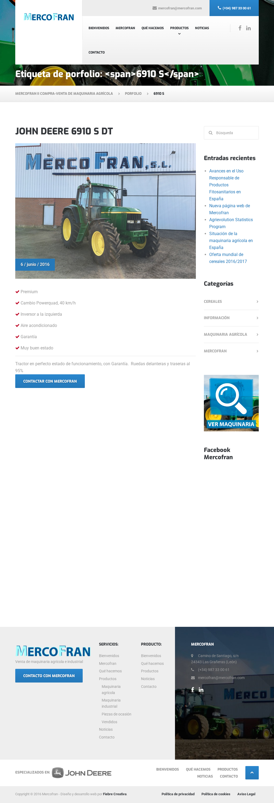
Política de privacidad (178, 794)
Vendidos (109, 722)
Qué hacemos (153, 28)
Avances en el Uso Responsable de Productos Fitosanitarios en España (226, 184)
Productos (179, 28)
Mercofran (125, 28)
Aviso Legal (246, 794)
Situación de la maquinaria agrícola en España (231, 240)
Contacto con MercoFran (49, 675)
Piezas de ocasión (116, 714)
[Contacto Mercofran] (231, 403)
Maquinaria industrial (111, 703)
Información (217, 318)
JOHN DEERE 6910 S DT (64, 131)
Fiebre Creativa (115, 794)
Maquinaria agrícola (225, 334)
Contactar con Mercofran (50, 381)
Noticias (202, 28)
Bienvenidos (99, 28)
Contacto (97, 52)
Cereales (213, 301)
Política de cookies (215, 794)
